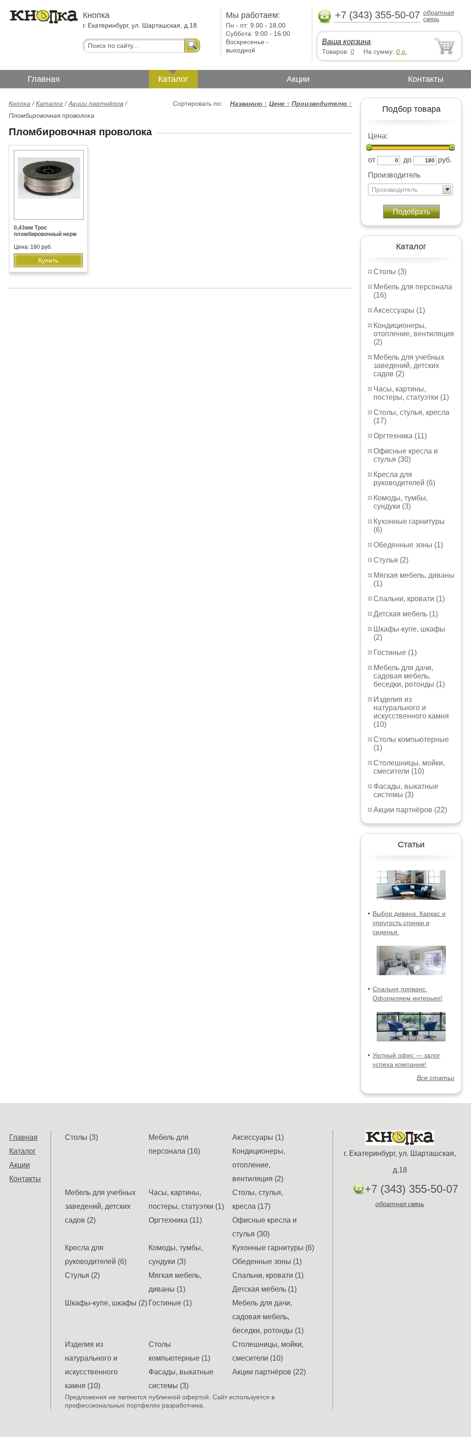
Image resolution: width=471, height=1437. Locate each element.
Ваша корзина (346, 42)
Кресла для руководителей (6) (404, 479)
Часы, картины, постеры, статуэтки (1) (411, 393)
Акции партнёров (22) (410, 810)
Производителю (322, 103)
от (371, 160)
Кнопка (19, 103)
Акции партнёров (96, 103)
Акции (298, 79)
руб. (445, 160)
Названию (248, 103)
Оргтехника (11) (400, 436)
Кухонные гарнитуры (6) (273, 1248)
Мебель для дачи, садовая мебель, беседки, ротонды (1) (409, 676)
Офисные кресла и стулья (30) (405, 455)
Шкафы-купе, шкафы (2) (106, 1303)
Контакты (425, 79)
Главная (44, 79)
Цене (279, 103)
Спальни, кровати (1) (409, 599)
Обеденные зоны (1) (408, 545)
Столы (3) (390, 272)
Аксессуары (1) (399, 310)
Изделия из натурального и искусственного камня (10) (411, 712)
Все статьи (435, 1077)
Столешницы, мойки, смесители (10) (409, 767)
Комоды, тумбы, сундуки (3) (400, 502)
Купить (48, 260)
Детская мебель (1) (405, 614)
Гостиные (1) (395, 652)
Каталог (173, 79)
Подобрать (411, 212)
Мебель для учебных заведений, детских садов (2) (408, 365)
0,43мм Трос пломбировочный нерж (45, 230)
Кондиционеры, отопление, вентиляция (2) (413, 334)
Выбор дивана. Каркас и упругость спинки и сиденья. (409, 923)
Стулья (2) (390, 560)
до (407, 160)
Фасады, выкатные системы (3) (405, 790)
